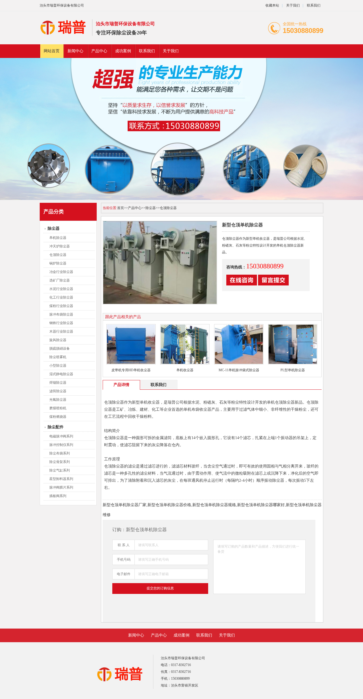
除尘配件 (56, 427)
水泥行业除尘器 (61, 289)
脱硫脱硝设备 (59, 348)
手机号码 (123, 560)
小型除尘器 (57, 366)
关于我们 (293, 5)
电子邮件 (123, 574)
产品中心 (99, 51)
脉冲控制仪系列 (61, 445)
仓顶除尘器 (57, 255)
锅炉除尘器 (57, 263)
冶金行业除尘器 (61, 272)
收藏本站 (272, 5)
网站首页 (52, 51)
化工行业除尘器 (61, 297)
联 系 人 (124, 545)
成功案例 (123, 51)
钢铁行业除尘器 (61, 323)
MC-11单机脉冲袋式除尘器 (239, 370)
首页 (120, 208)
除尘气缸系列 (59, 470)
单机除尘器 (57, 238)
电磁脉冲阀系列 (61, 436)
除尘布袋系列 (59, 453)
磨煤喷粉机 (57, 408)
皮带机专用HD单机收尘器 (131, 370)
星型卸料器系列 (61, 479)
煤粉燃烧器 (57, 417)
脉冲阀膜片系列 (61, 487)
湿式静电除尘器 (61, 374)
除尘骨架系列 (59, 462)
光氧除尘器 (57, 400)
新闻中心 (75, 51)
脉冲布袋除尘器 (61, 314)
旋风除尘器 (57, 340)
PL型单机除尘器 (292, 370)
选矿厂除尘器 (59, 280)
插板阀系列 (57, 496)
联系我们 (313, 5)
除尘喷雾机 (57, 357)
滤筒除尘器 (57, 391)
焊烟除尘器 (57, 383)
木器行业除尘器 (61, 331)
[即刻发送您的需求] (241, 284)
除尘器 (54, 228)
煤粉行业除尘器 (61, 306)
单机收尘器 (184, 370)
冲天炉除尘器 (59, 246)
